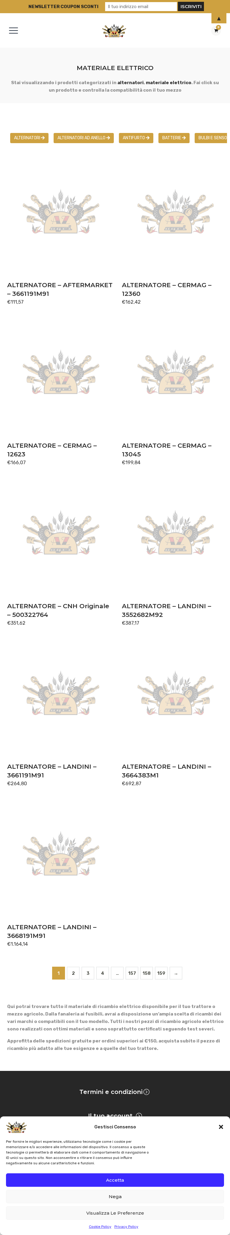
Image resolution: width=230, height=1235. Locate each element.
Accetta (115, 1180)
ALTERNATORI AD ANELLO (82, 137)
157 (132, 973)
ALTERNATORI (27, 137)
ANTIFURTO (134, 137)
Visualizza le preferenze (115, 1213)
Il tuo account (110, 1115)
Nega (115, 1196)
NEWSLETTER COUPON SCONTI (63, 6)
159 (161, 973)
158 (147, 973)
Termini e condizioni (111, 1091)
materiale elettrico (168, 82)
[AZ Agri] (114, 30)
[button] (221, 1127)
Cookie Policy (100, 1227)
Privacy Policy (126, 1227)
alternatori (130, 82)
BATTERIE (172, 137)
